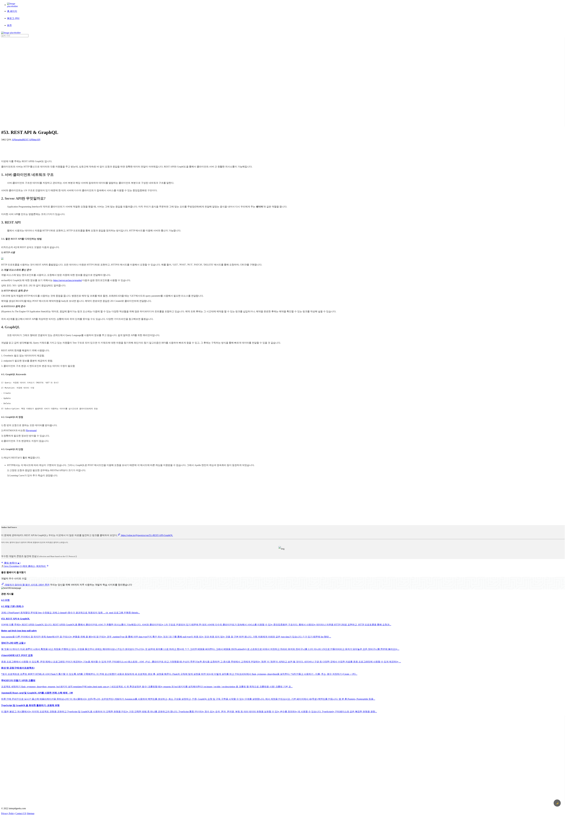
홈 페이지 (12, 11)
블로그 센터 (13, 18)
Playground (31, 430)
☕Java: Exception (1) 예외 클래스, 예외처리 (23, 566)
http (34, 139)
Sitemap (30, 813)
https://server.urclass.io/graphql (67, 280)
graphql (19, 139)
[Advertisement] (13, 81)
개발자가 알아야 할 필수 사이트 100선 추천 (27, 584)
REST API (28, 139)
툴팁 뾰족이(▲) (12, 563)
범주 (9, 25)
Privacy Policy (8, 813)
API (14, 139)
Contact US (20, 813)
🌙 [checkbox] (557, 803)
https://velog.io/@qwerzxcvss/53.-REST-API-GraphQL (146, 535)
